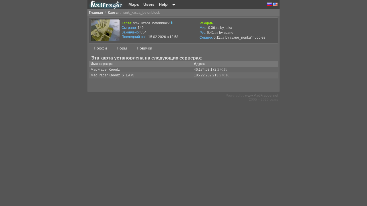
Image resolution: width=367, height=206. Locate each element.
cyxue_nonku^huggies (247, 37)
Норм (122, 48)
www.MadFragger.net (261, 96)
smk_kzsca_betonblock (151, 23)
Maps (133, 4)
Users (149, 4)
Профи (100, 48)
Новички (144, 48)
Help (163, 4)
